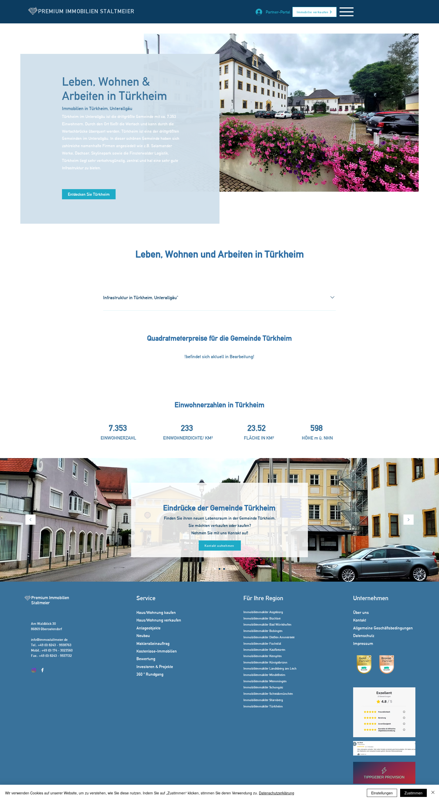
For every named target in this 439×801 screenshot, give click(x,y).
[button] (346, 11)
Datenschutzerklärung (276, 792)
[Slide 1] (215, 569)
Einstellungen (382, 792)
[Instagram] (34, 670)
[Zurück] (30, 520)
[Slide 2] (219, 569)
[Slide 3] (224, 569)
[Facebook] (42, 670)
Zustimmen (413, 792)
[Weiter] (408, 520)
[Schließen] (433, 793)
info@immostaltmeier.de (49, 639)
